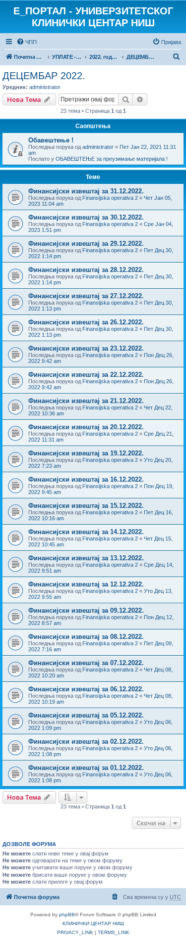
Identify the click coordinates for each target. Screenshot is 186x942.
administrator (45, 87)
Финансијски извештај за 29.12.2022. (86, 243)
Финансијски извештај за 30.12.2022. (86, 217)
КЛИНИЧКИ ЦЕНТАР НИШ (93, 923)
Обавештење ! (50, 140)
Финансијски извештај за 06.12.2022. (86, 689)
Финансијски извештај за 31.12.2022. (86, 191)
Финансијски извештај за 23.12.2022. (86, 348)
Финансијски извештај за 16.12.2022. (86, 479)
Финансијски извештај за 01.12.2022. (86, 767)
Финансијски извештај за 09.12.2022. (86, 610)
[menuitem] (26, 42)
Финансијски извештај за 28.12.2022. (86, 269)
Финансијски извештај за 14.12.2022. (86, 532)
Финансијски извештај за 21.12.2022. (86, 400)
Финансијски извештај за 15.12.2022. (86, 505)
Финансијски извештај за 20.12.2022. (86, 427)
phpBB (67, 914)
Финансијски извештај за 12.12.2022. (86, 584)
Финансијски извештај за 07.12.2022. (86, 663)
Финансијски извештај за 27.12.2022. (86, 296)
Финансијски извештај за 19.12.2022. (86, 453)
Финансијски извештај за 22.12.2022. (86, 374)
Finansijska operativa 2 (110, 198)
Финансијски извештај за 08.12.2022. (86, 636)
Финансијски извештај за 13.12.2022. (86, 558)
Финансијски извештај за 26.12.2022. (86, 322)
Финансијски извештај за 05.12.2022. (86, 715)
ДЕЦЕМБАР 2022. (43, 75)
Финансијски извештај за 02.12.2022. (86, 741)
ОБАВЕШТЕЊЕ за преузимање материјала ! (112, 159)
